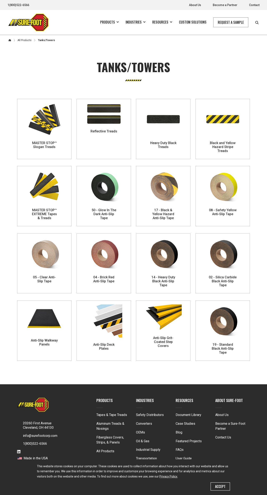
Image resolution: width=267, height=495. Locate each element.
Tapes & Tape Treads (111, 415)
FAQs (180, 450)
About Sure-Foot (229, 400)
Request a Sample (231, 22)
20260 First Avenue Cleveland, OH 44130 (38, 425)
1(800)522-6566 (18, 5)
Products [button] (107, 22)
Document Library (188, 415)
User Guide (184, 458)
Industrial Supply (148, 450)
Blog (179, 432)
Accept (220, 486)
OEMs (140, 432)
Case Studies (185, 424)
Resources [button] (160, 22)
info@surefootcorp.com (40, 436)
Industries (145, 400)
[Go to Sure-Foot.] (9, 40)
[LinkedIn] (18, 452)
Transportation (146, 458)
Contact (254, 5)
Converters (144, 424)
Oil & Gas (142, 441)
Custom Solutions (193, 22)
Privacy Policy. (168, 476)
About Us (195, 5)
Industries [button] (134, 22)
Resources (184, 400)
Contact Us (223, 437)
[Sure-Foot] (28, 22)
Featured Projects (189, 441)
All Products (105, 451)
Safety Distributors (150, 415)
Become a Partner (225, 5)
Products (104, 400)
